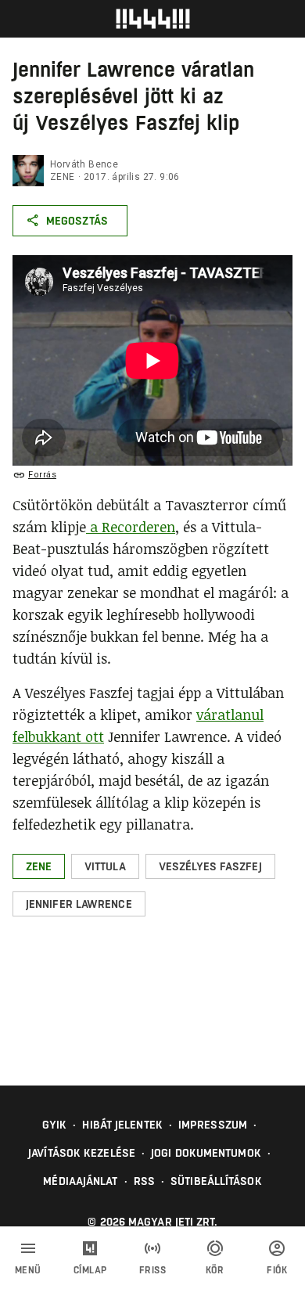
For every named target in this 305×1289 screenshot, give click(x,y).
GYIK (54, 1124)
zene (62, 176)
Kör (215, 1270)
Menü (28, 1270)
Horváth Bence (84, 164)
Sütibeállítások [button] (216, 1181)
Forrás (42, 475)
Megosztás (77, 220)
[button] (39, 866)
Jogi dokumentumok (206, 1153)
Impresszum (212, 1124)
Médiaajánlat (80, 1181)
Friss (153, 1270)
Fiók (277, 1270)
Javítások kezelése (81, 1153)
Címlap (90, 1270)
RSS (144, 1181)
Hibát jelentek (122, 1124)
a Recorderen (130, 526)
